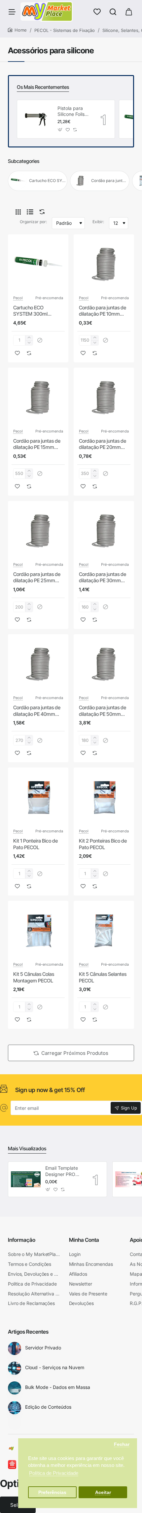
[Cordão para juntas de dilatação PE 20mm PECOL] (103, 397)
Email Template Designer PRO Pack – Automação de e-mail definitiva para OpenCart (64, 1171)
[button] (60, 130)
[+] (29, 337)
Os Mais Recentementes (43, 87)
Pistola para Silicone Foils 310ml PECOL (72, 111)
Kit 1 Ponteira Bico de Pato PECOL (35, 844)
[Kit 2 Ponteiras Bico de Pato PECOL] (103, 797)
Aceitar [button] (103, 1492)
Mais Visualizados (27, 1148)
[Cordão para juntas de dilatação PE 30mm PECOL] (103, 531)
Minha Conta (84, 1240)
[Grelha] (18, 212)
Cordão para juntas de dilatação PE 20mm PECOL (102, 444)
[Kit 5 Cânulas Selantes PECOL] (103, 930)
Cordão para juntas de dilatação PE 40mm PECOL (36, 710)
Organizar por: (33, 221)
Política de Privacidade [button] (53, 1473)
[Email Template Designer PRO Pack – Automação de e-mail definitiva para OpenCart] (26, 1179)
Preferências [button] (52, 1492)
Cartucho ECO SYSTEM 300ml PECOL (30, 311)
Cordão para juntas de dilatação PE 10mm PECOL (102, 311)
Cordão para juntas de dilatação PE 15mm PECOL (36, 444)
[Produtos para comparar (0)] (41, 212)
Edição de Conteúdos (48, 1407)
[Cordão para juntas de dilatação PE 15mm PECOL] (38, 397)
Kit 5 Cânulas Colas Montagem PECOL (33, 977)
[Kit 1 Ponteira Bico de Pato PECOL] (38, 797)
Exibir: (98, 221)
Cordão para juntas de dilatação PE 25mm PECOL (36, 577)
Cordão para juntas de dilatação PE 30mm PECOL (102, 577)
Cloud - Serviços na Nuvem (54, 1367)
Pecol (18, 298)
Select (17, 1505)
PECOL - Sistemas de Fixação (64, 30)
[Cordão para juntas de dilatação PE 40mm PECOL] (38, 664)
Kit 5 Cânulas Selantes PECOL (102, 977)
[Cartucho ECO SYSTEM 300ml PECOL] (38, 264)
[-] (29, 342)
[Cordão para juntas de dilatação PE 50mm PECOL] (103, 664)
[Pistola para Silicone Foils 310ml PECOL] (36, 119)
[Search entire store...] (113, 11)
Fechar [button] (121, 1444)
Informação (21, 1240)
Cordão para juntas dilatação (109, 180)
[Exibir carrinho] (129, 11)
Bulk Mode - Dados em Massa (57, 1387)
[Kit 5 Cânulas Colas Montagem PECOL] (38, 930)
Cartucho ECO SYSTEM (47, 180)
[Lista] (30, 212)
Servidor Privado (43, 1347)
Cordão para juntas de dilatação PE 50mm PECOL (102, 710)
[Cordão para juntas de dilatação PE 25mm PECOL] (38, 531)
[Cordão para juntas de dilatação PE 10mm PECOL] (103, 264)
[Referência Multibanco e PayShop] (17, 1464)
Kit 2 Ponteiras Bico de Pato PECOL (103, 844)
